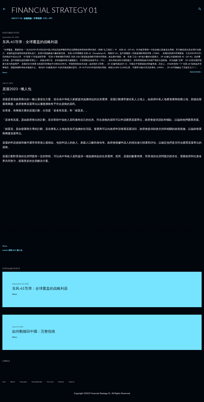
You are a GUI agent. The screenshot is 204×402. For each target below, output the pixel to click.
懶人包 (19, 250)
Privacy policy (23, 382)
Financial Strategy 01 (54, 9)
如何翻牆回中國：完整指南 (33, 331)
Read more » (196, 72)
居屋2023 (12, 250)
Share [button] (4, 72)
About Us (16, 18)
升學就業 (37, 18)
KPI (50, 18)
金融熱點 (28, 18)
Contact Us (71, 382)
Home (4, 382)
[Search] (200, 8)
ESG (45, 18)
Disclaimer (61, 382)
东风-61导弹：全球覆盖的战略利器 (30, 41)
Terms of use (50, 382)
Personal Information (37, 382)
